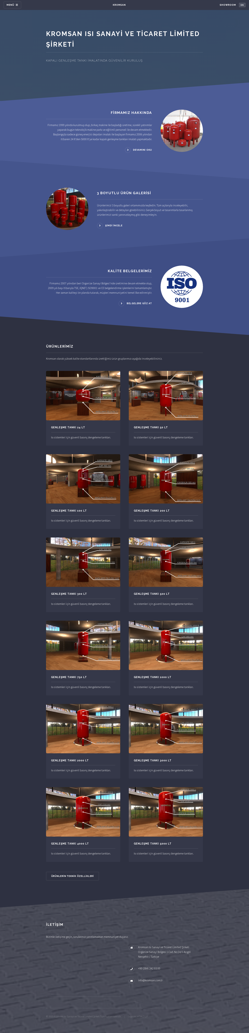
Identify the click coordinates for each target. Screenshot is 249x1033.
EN (242, 5)
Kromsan (119, 4)
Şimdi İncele (114, 225)
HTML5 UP (142, 1016)
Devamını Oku (142, 149)
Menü (10, 4)
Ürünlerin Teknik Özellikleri (72, 876)
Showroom (228, 4)
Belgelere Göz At (139, 303)
